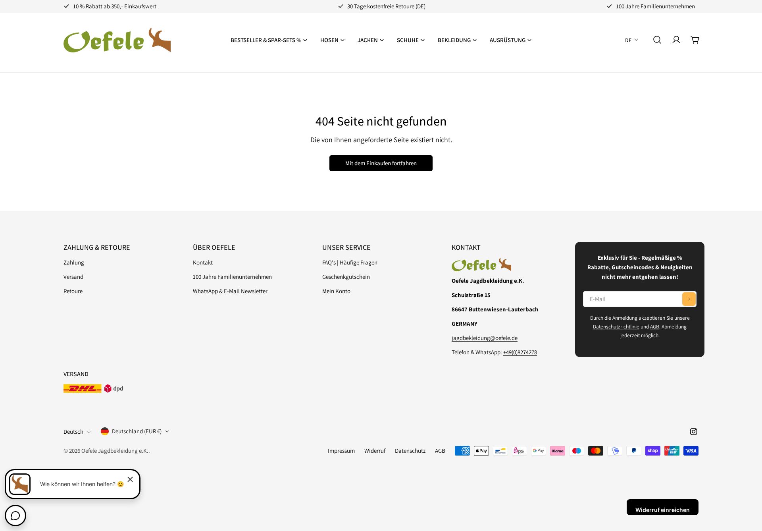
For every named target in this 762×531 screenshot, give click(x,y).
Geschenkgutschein (346, 276)
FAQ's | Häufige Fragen (349, 262)
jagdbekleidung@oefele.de (485, 338)
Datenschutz (410, 450)
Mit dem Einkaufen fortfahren (381, 163)
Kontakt (203, 262)
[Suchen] (657, 40)
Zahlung (74, 262)
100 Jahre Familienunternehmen (232, 276)
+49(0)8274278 (520, 352)
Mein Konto (336, 291)
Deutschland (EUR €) (137, 431)
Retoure (73, 291)
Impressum (341, 450)
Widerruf (374, 450)
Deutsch (73, 431)
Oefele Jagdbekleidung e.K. (114, 450)
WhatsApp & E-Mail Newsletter (230, 291)
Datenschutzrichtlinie (616, 326)
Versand (73, 276)
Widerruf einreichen (662, 509)
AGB (654, 326)
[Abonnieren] (689, 299)
